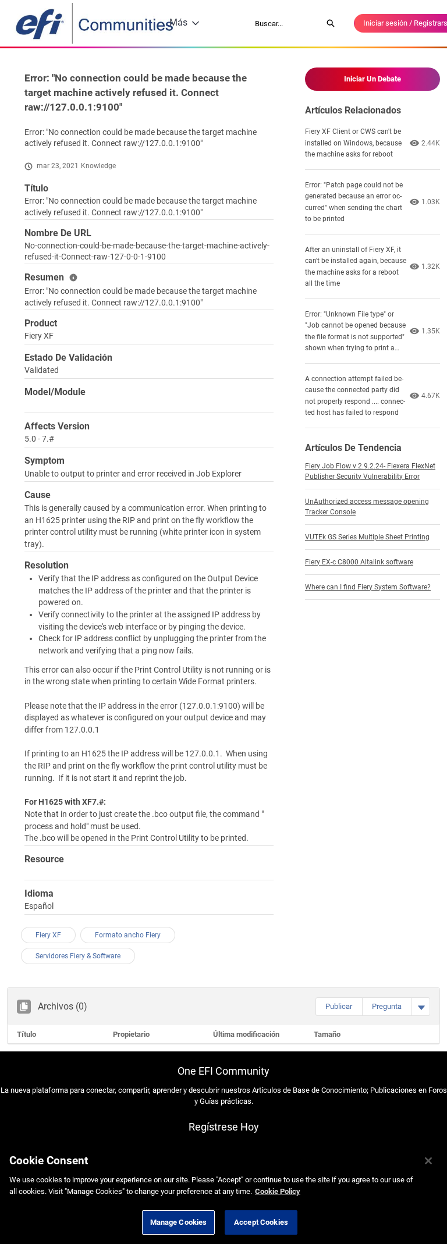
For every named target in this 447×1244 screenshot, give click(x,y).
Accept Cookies (261, 1222)
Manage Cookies (178, 1222)
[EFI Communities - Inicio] (95, 23)
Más (178, 22)
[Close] (428, 1161)
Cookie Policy (277, 1191)
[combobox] (285, 23)
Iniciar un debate (372, 78)
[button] (338, 1006)
